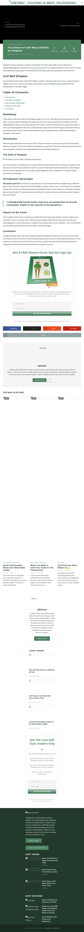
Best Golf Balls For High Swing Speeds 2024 (50, 860)
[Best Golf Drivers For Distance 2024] (33, 873)
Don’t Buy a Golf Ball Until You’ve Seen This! (40, 697)
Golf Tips (19, 44)
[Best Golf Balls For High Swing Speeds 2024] (33, 861)
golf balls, (46, 119)
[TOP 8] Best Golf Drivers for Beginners (49, 919)
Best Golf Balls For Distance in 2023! (49, 901)
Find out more (34, 840)
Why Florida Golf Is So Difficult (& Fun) (41, 671)
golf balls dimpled (38, 68)
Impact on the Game (13, 106)
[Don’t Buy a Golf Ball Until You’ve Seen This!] (42, 687)
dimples (64, 81)
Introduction (10, 97)
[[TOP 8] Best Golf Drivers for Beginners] (33, 919)
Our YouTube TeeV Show (37, 848)
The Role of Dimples (13, 100)
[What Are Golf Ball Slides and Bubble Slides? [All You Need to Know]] (33, 908)
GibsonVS (48, 928)
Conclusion (9, 108)
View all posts (39, 380)
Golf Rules (15, 562)
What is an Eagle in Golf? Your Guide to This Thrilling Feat (41, 567)
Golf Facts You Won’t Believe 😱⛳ (67, 566)
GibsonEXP (55, 928)
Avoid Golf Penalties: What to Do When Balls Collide (14, 567)
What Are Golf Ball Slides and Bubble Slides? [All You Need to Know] (49, 909)
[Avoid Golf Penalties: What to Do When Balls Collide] (42, 713)
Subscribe (74, 51)
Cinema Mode (64, 51)
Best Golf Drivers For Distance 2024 (49, 871)
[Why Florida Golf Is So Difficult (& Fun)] (42, 661)
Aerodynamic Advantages (15, 103)
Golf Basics (12, 44)
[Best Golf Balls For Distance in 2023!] (33, 900)
